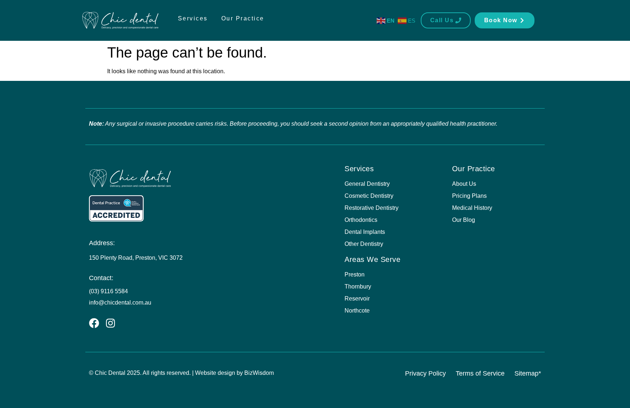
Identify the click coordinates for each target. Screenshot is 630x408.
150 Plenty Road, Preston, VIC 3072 (136, 258)
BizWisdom (259, 373)
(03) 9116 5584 (108, 291)
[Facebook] (94, 323)
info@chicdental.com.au (120, 302)
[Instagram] (110, 323)
